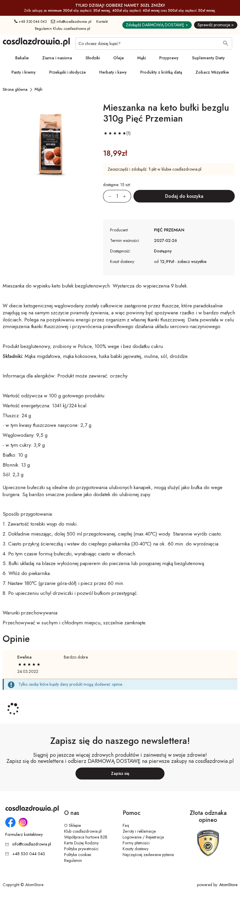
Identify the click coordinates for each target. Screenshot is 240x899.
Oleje (118, 58)
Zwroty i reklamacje (139, 831)
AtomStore (228, 885)
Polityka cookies (77, 855)
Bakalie (22, 58)
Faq (126, 825)
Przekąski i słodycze (67, 72)
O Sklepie (72, 825)
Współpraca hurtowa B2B (85, 837)
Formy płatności (136, 843)
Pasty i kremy (23, 72)
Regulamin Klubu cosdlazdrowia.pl (62, 28)
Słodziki (92, 58)
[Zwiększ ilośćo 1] (127, 196)
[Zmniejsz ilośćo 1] (107, 196)
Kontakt (102, 21)
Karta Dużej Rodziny (81, 843)
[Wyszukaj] (225, 44)
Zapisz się (120, 773)
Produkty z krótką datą (161, 72)
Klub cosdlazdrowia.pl (83, 831)
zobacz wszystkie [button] (191, 261)
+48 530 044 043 (32, 21)
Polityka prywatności (81, 849)
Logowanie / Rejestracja (143, 837)
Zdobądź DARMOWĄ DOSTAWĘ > (157, 25)
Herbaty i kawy (113, 72)
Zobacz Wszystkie (212, 72)
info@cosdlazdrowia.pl (73, 21)
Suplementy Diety (208, 58)
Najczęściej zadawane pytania (148, 855)
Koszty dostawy (135, 849)
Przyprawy (169, 58)
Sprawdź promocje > (216, 25)
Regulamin (73, 860)
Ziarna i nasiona (57, 58)
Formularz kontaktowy (24, 834)
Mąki (141, 58)
